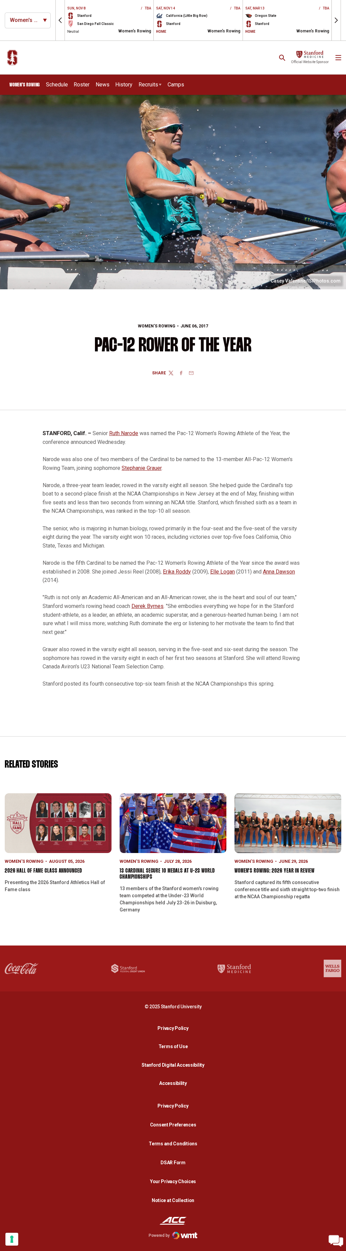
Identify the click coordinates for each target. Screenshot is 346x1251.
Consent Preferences (173, 1124)
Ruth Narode (123, 433)
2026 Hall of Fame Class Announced (43, 871)
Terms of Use (173, 1046)
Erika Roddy (177, 571)
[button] (60, 20)
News (102, 84)
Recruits (148, 84)
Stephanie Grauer (142, 468)
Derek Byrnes (147, 606)
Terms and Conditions (173, 1143)
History (123, 84)
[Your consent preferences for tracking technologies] (11, 1239)
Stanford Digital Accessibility (175, 1065)
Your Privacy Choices (173, 1181)
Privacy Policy (174, 1028)
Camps (176, 84)
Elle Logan (222, 571)
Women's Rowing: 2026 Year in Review (274, 871)
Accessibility (174, 1083)
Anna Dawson (279, 571)
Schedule (57, 84)
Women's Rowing (156, 326)
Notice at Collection (173, 1200)
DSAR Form (172, 1162)
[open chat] (336, 1241)
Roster (82, 84)
